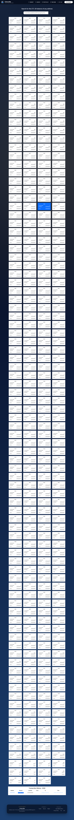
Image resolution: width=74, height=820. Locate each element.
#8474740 (12, 792)
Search (38, 2)
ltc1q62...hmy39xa (45, 792)
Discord (44, 808)
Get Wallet (68, 2)
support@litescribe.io (59, 808)
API (64, 810)
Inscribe (53, 2)
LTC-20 (60, 2)
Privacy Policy (56, 810)
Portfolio (45, 2)
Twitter (40, 808)
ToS (61, 810)
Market (32, 2)
